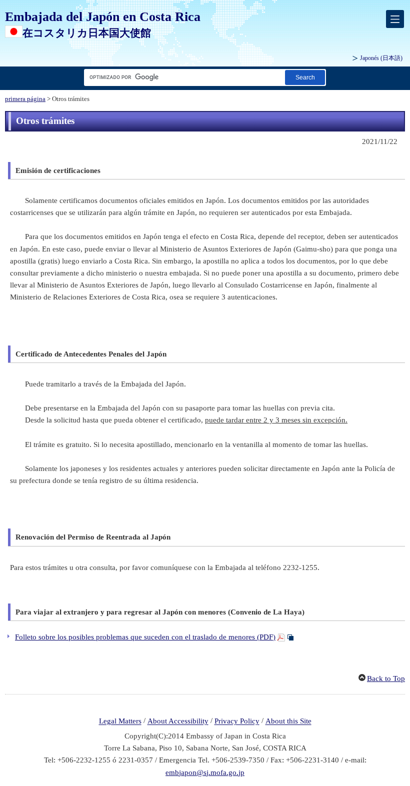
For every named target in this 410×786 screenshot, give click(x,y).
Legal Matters (120, 722)
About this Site (289, 722)
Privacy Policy (237, 722)
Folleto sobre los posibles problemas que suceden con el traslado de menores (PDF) (145, 637)
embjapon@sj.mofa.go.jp (205, 772)
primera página (25, 99)
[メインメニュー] (395, 19)
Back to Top (386, 678)
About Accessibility (178, 722)
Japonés (381, 58)
